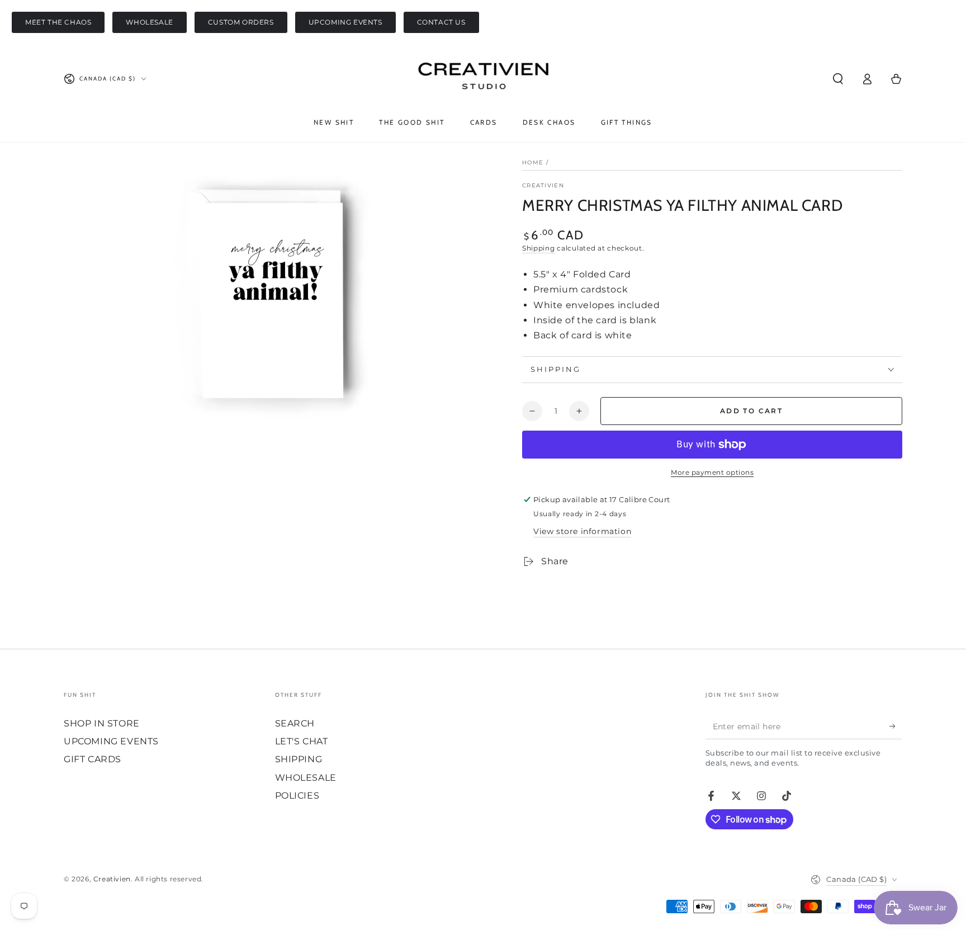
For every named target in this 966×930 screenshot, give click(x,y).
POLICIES (297, 795)
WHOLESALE (149, 22)
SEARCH (295, 723)
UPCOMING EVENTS (345, 22)
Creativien (543, 185)
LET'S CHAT (301, 741)
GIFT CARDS (92, 759)
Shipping (538, 248)
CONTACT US (441, 22)
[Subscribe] (895, 726)
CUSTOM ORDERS (241, 22)
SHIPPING (299, 759)
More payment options (712, 472)
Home (532, 162)
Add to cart (751, 411)
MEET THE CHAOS (58, 22)
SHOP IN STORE (102, 723)
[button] (838, 79)
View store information (582, 531)
